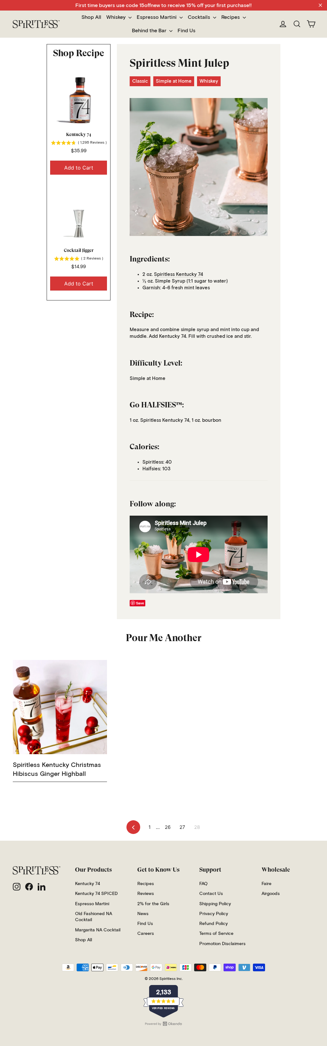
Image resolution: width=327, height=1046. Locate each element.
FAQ (203, 884)
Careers (145, 933)
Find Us (186, 30)
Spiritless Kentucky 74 (178, 274)
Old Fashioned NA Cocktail (93, 917)
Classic (140, 81)
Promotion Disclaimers (222, 944)
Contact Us (211, 893)
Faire (266, 884)
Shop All (91, 17)
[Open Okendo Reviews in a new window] (163, 1023)
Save (140, 603)
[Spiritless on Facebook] (29, 887)
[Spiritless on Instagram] (16, 887)
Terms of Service (216, 933)
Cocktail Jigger (79, 250)
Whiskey (116, 17)
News (142, 914)
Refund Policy (213, 923)
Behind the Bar (150, 30)
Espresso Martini (157, 17)
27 (182, 827)
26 (168, 827)
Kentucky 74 (78, 134)
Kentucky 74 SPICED (96, 893)
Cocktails (199, 17)
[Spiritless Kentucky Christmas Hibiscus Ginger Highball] (60, 707)
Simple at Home (174, 81)
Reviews (145, 893)
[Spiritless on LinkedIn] (41, 887)
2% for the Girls (153, 904)
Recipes (231, 17)
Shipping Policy (215, 904)
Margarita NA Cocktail (97, 930)
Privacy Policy (213, 914)
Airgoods (271, 893)
